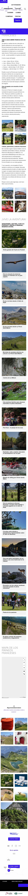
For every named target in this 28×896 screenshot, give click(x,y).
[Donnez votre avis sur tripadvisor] (14, 854)
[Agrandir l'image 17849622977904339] (7, 738)
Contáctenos (14, 839)
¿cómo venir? (14, 866)
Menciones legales (17, 881)
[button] (25, 9)
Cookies (4, 881)
